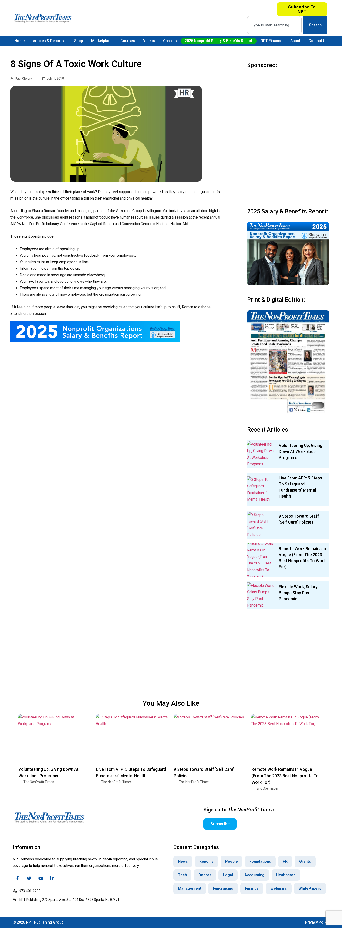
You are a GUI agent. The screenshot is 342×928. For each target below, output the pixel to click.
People (231, 861)
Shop (78, 41)
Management (189, 888)
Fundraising (223, 888)
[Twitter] (29, 878)
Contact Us (318, 41)
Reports (206, 861)
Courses (127, 41)
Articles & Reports (48, 41)
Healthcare (286, 875)
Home (19, 41)
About (295, 41)
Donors (204, 875)
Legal (228, 875)
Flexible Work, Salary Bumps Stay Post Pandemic (298, 592)
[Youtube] (40, 878)
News (183, 861)
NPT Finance (271, 41)
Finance (252, 888)
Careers (170, 41)
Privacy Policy (317, 922)
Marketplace (101, 41)
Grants (305, 861)
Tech (182, 875)
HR (285, 861)
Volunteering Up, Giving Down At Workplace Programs (300, 451)
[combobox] (274, 25)
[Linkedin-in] (52, 878)
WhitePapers (309, 888)
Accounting (255, 875)
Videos (149, 41)
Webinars (278, 888)
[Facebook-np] (17, 878)
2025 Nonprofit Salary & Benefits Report (218, 41)
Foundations (260, 861)
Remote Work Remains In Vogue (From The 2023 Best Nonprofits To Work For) (285, 776)
